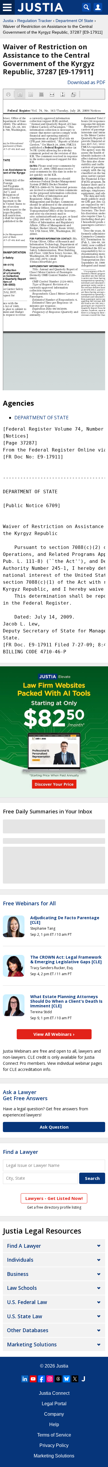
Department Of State (74, 20)
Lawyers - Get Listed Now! (54, 1198)
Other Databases (27, 1330)
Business (18, 1273)
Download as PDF (86, 82)
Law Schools (22, 1287)
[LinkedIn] (24, 1378)
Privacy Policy (54, 1445)
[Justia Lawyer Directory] (83, 1378)
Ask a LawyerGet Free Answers (25, 1095)
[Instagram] (49, 1378)
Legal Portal (54, 1403)
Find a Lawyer (20, 1151)
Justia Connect (54, 1393)
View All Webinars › (54, 1034)
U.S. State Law (24, 1316)
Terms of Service (54, 1434)
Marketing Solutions (32, 1344)
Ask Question (54, 1127)
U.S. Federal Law (27, 1302)
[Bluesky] (66, 1378)
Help (54, 1424)
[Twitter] (74, 1378)
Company (54, 1414)
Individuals (20, 1259)
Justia (8, 20)
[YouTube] (33, 1378)
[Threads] (58, 1378)
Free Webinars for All (29, 903)
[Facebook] (41, 1378)
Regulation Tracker (34, 20)
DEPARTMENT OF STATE (41, 417)
